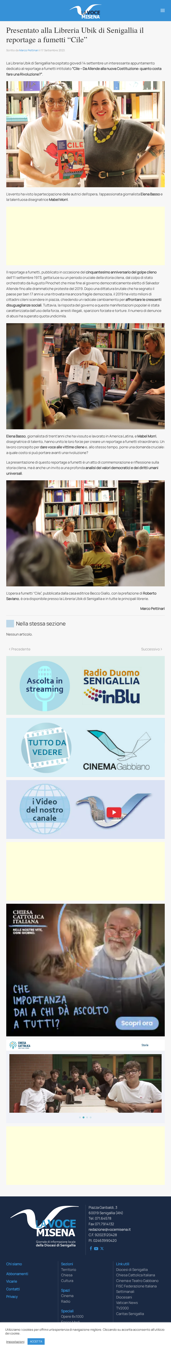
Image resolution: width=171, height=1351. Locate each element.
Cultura (67, 1280)
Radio (65, 1301)
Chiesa (66, 1275)
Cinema (67, 1295)
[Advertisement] (85, 236)
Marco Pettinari (29, 50)
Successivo (150, 649)
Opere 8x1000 (72, 1316)
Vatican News (127, 1302)
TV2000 (122, 1308)
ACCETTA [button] (36, 1341)
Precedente (20, 649)
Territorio (68, 1269)
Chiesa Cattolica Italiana (135, 1275)
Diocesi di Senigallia (132, 1269)
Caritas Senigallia (130, 1313)
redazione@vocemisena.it (110, 1229)
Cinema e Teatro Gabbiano (137, 1280)
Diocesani (124, 1297)
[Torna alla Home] (86, 10)
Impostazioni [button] (15, 1341)
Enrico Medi (70, 1322)
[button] (163, 10)
